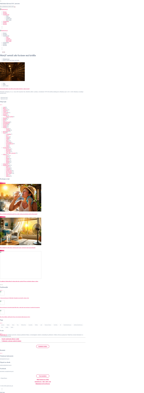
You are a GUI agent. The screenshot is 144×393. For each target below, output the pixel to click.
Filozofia (8, 168)
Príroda (4, 127)
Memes (7, 161)
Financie (5, 115)
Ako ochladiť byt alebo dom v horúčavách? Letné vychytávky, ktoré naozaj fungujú (17, 247)
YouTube (55, 324)
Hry (7, 157)
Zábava (5, 154)
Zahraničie (5, 164)
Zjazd (7, 146)
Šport (4, 132)
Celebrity (5, 109)
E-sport (4, 114)
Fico (18, 324)
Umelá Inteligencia (67, 324)
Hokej (7, 141)
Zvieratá (8, 130)
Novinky (5, 13)
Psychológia (9, 172)
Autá (4, 107)
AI (60, 324)
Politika (5, 22)
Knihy (7, 159)
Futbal (7, 138)
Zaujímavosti (6, 14)
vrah (41, 324)
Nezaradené (6, 123)
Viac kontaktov (43, 376)
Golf (7, 139)
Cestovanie (5, 112)
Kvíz (4, 120)
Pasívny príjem (9, 116)
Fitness (7, 137)
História (5, 118)
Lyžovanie (8, 142)
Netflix (36, 324)
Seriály (7, 162)
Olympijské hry (9, 143)
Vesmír (7, 128)
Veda (7, 174)
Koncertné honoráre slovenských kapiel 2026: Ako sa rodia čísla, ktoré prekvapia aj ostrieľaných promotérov (20, 307)
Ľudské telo (9, 18)
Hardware (8, 149)
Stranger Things (48, 324)
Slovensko (5, 131)
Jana (4, 83)
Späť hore (2, 392)
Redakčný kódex (42, 346)
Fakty (7, 16)
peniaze (2, 324)
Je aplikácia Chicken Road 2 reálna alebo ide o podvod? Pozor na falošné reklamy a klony (19, 281)
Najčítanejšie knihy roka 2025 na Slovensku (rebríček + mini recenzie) (15, 88)
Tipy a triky (8, 20)
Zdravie (8, 176)
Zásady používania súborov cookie (10, 339)
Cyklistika (8, 134)
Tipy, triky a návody (11, 153)
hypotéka (30, 324)
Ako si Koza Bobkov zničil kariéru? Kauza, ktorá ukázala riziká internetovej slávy (15, 316)
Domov (5, 12)
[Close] (0, 8)
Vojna (13, 324)
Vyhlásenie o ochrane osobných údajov (11, 341)
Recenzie (8, 150)
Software (8, 151)
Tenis (7, 145)
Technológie (6, 21)
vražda (6, 327)
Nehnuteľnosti (6, 122)
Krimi (4, 119)
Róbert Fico (23, 324)
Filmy (7, 155)
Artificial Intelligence (78, 324)
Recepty (5, 24)
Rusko (8, 324)
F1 (6, 135)
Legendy (8, 17)
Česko (4, 111)
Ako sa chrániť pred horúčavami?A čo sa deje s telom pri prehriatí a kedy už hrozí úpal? (18, 214)
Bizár (4, 108)
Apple (12, 327)
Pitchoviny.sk (3, 334)
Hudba (7, 158)
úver (2, 327)
